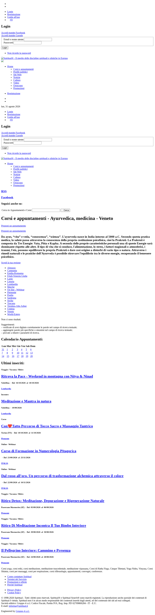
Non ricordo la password (19, 53)
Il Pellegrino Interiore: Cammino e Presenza (36, 550)
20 (31, 356)
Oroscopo (18, 85)
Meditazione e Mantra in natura (26, 401)
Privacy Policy (14, 590)
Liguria (10, 281)
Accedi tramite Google (12, 35)
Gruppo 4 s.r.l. (23, 611)
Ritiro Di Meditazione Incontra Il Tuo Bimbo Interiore (43, 525)
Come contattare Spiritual (19, 576)
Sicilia (10, 300)
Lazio (10, 278)
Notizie (16, 77)
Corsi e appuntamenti (23, 69)
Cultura (16, 80)
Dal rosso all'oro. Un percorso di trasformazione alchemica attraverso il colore (62, 476)
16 (13, 356)
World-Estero (13, 314)
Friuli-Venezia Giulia (17, 276)
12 (27, 353)
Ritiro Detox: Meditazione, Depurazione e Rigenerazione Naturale (52, 501)
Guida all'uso (13, 17)
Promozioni (18, 88)
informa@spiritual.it (18, 606)
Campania (12, 270)
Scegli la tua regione (11, 262)
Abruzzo (11, 268)
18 (22, 356)
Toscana (11, 303)
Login (10, 11)
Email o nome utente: (14, 39)
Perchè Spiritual (14, 584)
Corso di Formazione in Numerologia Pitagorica (38, 451)
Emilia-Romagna (15, 273)
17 (18, 356)
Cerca (66, 210)
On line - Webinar (15, 289)
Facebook (7, 197)
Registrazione (13, 14)
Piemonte (11, 292)
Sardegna (11, 298)
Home (10, 66)
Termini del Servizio (17, 579)
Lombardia (12, 284)
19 (27, 356)
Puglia (10, 295)
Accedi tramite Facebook (13, 32)
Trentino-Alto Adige (17, 306)
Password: (8, 42)
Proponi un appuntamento (13, 225)
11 (22, 353)
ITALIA (4, 463)
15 (8, 356)
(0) (11, 20)
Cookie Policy (14, 592)
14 (3, 356)
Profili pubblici (20, 72)
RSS (4, 191)
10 (18, 353)
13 (31, 353)
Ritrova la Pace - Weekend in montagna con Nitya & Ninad (47, 376)
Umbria (11, 309)
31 (3, 349)
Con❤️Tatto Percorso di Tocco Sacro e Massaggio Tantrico (47, 426)
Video (16, 83)
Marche (11, 287)
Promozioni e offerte (17, 582)
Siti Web (17, 74)
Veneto (10, 311)
